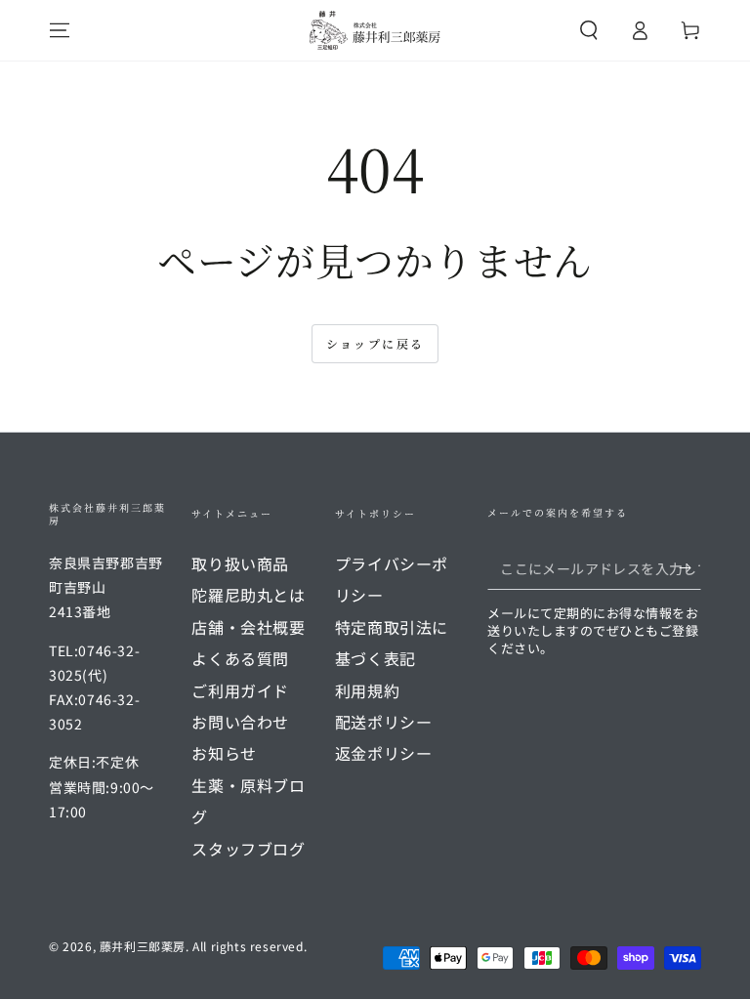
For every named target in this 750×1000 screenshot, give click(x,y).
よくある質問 (240, 658)
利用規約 (367, 690)
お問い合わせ (240, 721)
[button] (588, 30)
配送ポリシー (384, 721)
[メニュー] (59, 30)
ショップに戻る (375, 343)
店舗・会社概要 (248, 627)
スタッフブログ (248, 848)
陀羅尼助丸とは (248, 594)
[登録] (690, 567)
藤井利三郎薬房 (143, 946)
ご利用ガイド (240, 690)
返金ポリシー (384, 753)
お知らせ (223, 753)
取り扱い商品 (240, 563)
